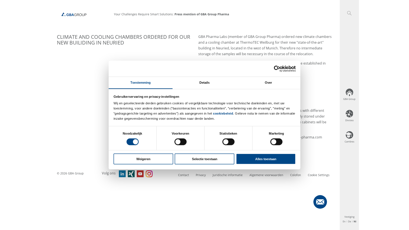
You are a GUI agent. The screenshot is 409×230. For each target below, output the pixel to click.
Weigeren (143, 159)
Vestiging (349, 216)
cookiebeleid (223, 113)
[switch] (180, 141)
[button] (349, 13)
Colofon (295, 175)
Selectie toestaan (204, 159)
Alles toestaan (265, 159)
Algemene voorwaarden (266, 175)
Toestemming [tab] (140, 82)
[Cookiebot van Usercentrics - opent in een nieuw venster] (277, 68)
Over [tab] (268, 82)
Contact (183, 175)
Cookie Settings (319, 175)
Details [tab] (204, 82)
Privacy (201, 175)
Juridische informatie (228, 175)
